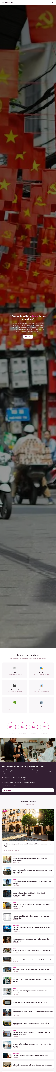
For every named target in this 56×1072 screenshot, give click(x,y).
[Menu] (52, 2)
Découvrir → (28, 336)
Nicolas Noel (7, 2)
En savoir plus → (8, 790)
